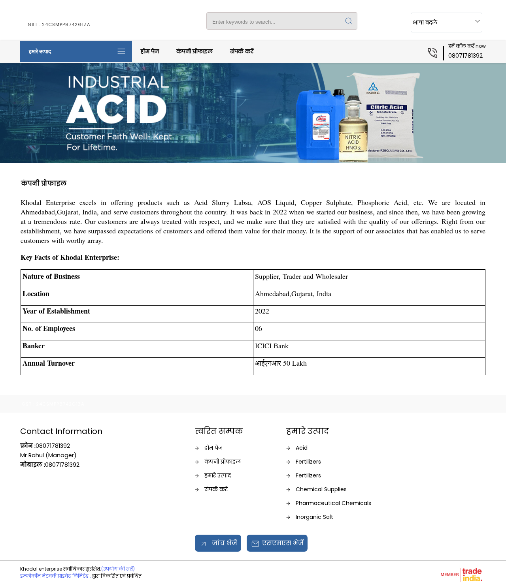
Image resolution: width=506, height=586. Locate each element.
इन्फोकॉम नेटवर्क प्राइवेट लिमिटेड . (55, 576)
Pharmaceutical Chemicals (333, 503)
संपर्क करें (241, 51)
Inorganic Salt (314, 517)
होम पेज (150, 51)
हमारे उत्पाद (40, 51)
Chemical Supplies (321, 489)
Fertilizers (308, 462)
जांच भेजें (223, 543)
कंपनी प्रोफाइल (194, 51)
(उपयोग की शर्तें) (118, 568)
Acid (302, 448)
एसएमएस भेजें (283, 543)
